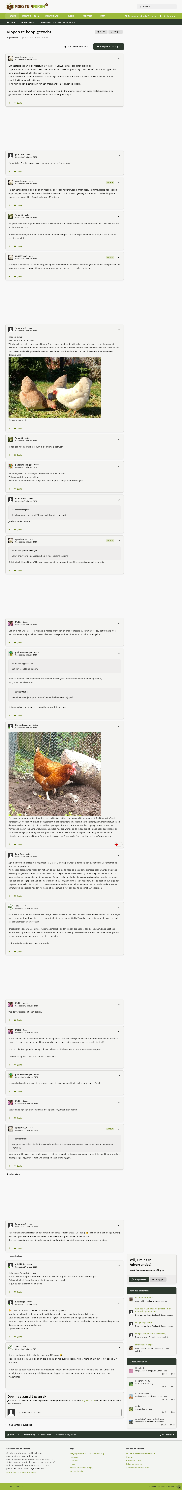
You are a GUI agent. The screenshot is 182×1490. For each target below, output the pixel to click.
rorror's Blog (148, 1383)
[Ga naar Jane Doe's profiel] (10, 155)
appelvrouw (12, 37)
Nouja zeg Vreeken (144, 1322)
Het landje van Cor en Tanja (155, 1370)
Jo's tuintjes (147, 1409)
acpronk (143, 1337)
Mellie (18, 622)
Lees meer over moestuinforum (21, 1472)
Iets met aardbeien (144, 1297)
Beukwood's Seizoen (155, 1421)
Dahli (142, 1301)
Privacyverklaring (134, 1464)
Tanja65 (19, 215)
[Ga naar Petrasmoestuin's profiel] (131, 1348)
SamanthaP (20, 328)
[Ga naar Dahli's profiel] (131, 1299)
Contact (130, 1457)
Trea (17, 905)
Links (72, 1464)
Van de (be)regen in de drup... (149, 1419)
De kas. (138, 1406)
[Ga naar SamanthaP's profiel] (10, 329)
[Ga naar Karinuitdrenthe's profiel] (10, 726)
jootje (137, 1409)
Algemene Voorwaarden (137, 1467)
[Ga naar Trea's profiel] (10, 906)
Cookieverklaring (134, 1460)
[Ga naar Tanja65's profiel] (10, 216)
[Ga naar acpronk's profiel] (131, 1335)
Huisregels (75, 1457)
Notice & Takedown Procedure (140, 1453)
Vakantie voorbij (143, 1393)
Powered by (163, 1486)
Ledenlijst (74, 1460)
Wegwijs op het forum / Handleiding (87, 1453)
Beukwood (139, 1421)
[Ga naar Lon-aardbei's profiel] (131, 1312)
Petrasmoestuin (146, 1348)
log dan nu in (88, 1400)
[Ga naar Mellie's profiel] (10, 623)
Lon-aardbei (145, 1315)
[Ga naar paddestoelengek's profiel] (10, 466)
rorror (137, 1383)
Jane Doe (19, 154)
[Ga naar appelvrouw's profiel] (10, 58)
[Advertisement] (90, 129)
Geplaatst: (156, 1301)
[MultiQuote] (9, 103)
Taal (9, 1486)
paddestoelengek (23, 465)
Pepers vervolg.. (142, 1380)
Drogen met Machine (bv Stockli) (150, 1333)
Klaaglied (139, 1368)
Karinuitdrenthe (23, 725)
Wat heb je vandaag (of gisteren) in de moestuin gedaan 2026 (153, 1310)
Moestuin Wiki (76, 1471)
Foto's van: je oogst (144, 1344)
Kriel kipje (20, 1264)
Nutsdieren (42, 37)
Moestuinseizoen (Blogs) (81, 1467)
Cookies (19, 1486)
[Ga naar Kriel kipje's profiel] (10, 1265)
